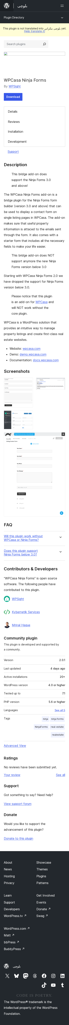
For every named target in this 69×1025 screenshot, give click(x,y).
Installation (15, 131)
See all (60, 775)
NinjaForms (41, 726)
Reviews (14, 122)
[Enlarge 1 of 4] (28, 383)
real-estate (57, 726)
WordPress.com (17, 928)
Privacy (9, 883)
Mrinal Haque (21, 625)
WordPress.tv (15, 916)
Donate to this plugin (18, 838)
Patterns (42, 883)
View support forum (17, 804)
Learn (8, 895)
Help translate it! (34, 31)
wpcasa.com (31, 348)
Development (17, 141)
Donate (43, 909)
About (8, 862)
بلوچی (17, 966)
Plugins (41, 876)
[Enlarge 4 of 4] (60, 437)
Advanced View (15, 746)
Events (41, 902)
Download (13, 96)
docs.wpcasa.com (46, 360)
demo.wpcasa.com (33, 354)
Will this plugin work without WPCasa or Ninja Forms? (23, 538)
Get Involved (45, 895)
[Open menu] (63, 6)
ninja (45, 718)
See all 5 (60, 710)
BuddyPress (14, 949)
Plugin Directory (14, 17)
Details (12, 111)
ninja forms (57, 718)
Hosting (9, 876)
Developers (12, 909)
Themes (42, 869)
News (8, 869)
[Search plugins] (44, 44)
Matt (9, 935)
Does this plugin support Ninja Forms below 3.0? (21, 552)
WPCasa (41, 302)
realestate (58, 734)
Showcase (43, 862)
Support (13, 151)
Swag (42, 916)
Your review (12, 775)
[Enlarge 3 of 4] (28, 416)
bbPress (11, 942)
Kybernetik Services (26, 612)
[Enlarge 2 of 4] (60, 383)
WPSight (15, 86)
